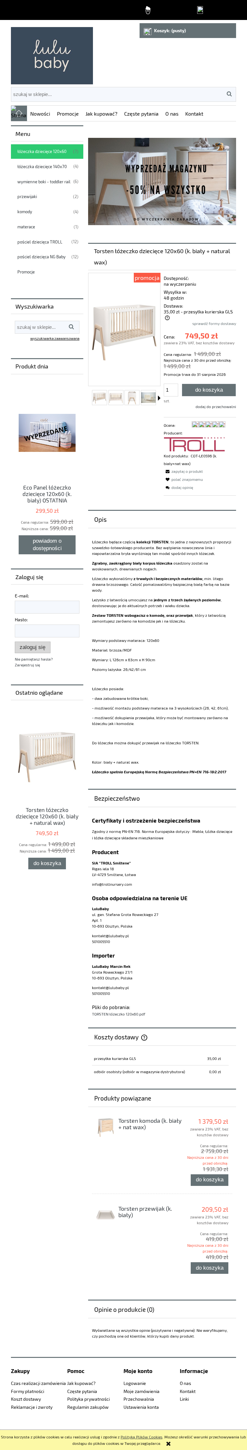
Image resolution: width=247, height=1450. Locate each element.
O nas (185, 1383)
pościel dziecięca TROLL (39, 241)
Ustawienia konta (141, 1407)
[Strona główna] (52, 52)
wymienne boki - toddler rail (43, 181)
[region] (162, 181)
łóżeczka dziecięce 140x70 (42, 166)
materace (26, 226)
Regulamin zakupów (88, 1407)
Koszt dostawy (26, 1399)
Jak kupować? (81, 1383)
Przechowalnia (139, 1399)
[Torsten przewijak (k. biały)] (105, 1215)
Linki (184, 1399)
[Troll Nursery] (194, 443)
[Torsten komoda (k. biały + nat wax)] (105, 1127)
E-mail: (22, 595)
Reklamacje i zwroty (31, 1407)
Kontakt (188, 1391)
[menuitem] (40, 113)
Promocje (26, 271)
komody (24, 211)
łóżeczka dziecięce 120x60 (42, 151)
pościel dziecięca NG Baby (41, 256)
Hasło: (21, 619)
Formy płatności (27, 1391)
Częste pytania (82, 1391)
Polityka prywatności (88, 1399)
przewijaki (27, 196)
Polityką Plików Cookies (141, 1437)
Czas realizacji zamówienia (38, 1383)
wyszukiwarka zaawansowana (54, 338)
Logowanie (135, 1383)
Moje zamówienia (142, 1391)
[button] (159, 398)
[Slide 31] (162, 181)
